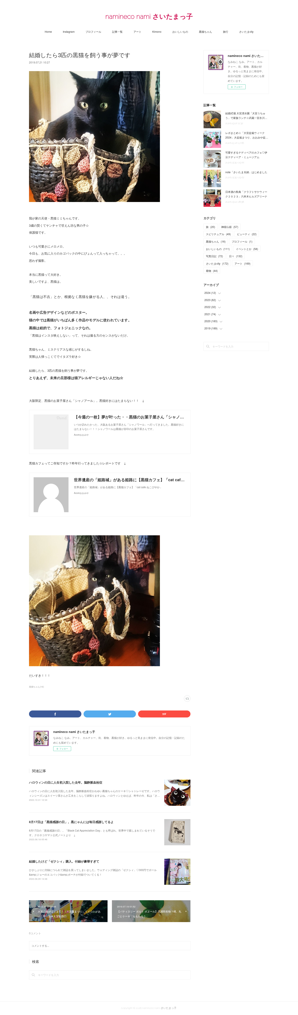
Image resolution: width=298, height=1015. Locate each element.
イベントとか (247, 249)
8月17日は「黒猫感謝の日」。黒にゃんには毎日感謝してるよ (71, 822)
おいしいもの (180, 31)
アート (137, 31)
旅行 (225, 31)
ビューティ (247, 234)
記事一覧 (117, 31)
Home (48, 31)
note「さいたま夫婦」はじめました (246, 172)
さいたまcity (246, 31)
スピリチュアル (218, 234)
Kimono (156, 31)
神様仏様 (229, 227)
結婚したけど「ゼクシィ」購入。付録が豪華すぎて (64, 861)
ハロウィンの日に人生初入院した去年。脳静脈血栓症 (65, 782)
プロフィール (93, 31)
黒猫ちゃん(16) (36, 686)
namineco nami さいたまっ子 (149, 16)
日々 (235, 256)
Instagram (69, 31)
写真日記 (214, 256)
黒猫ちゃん (205, 31)
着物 (212, 270)
